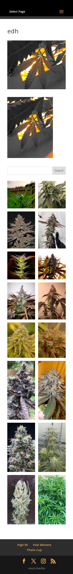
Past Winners (42, 545)
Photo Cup (34, 550)
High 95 (22, 545)
